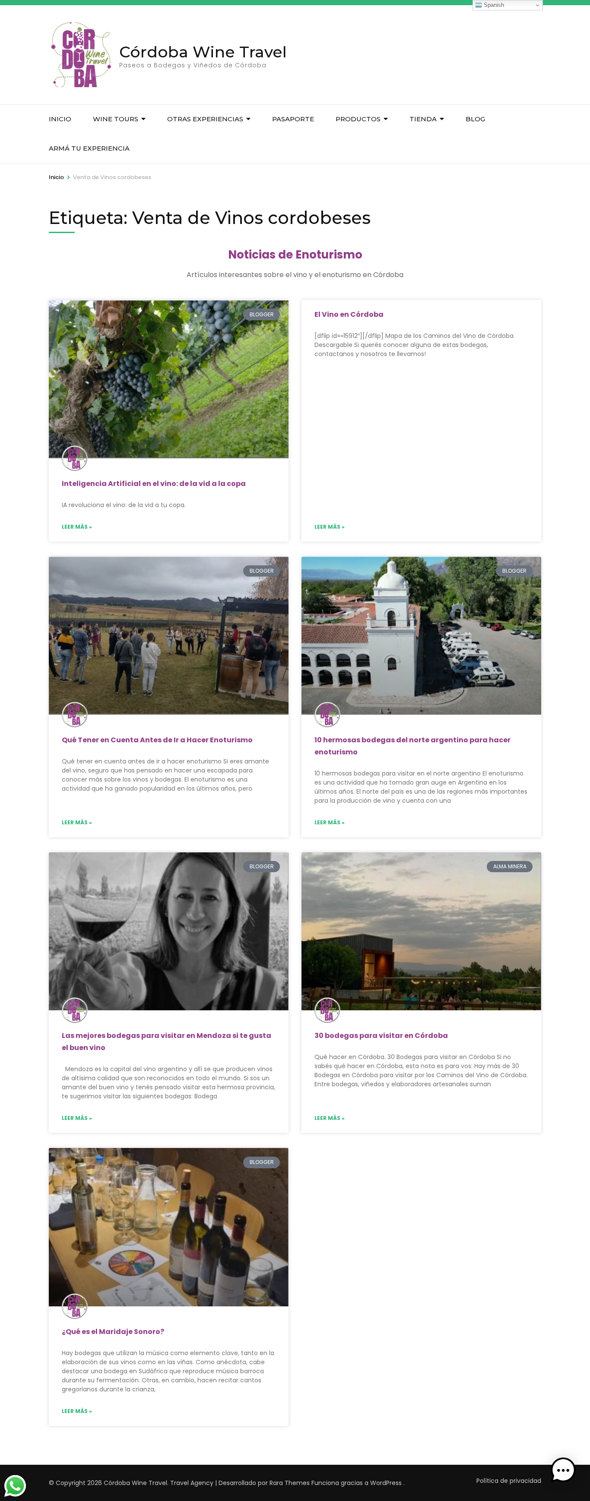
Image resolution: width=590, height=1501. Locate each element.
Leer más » (77, 526)
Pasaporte (293, 119)
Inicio (60, 119)
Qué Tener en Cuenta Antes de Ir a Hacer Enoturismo (157, 740)
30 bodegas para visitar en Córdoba (381, 1036)
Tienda (423, 119)
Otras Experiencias (205, 119)
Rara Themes (290, 1483)
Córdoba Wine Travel (203, 51)
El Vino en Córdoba (349, 314)
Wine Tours (115, 119)
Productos (358, 119)
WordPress (386, 1483)
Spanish (493, 5)
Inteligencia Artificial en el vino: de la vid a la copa (154, 484)
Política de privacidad (508, 1481)
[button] (563, 1472)
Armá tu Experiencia (89, 148)
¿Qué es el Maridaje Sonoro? (113, 1332)
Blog (475, 119)
